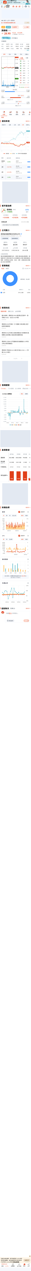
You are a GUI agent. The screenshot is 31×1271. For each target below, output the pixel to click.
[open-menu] (2, 6)
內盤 (19, 87)
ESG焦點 (27, 22)
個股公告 (11, 311)
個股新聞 (3, 311)
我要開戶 (15, 27)
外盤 (28, 87)
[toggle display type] (28, 512)
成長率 (23, 512)
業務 (7, 268)
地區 (2, 268)
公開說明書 (5, 238)
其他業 (8, 27)
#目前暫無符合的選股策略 (10, 225)
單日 (22, 394)
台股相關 (18, 311)
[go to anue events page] (23, 6)
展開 (28, 50)
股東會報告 (15, 238)
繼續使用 (26, 1260)
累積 (26, 394)
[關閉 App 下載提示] (2, 2)
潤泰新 (13, 20)
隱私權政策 (16, 1262)
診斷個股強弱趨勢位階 (9, 22)
